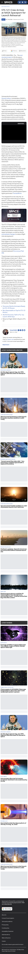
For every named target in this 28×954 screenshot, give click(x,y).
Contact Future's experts (8, 918)
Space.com (10, 339)
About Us (4, 915)
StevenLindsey (6, 98)
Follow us (15, 50)
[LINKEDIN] (22, 330)
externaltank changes (8, 234)
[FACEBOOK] (18, 330)
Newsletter (23, 50)
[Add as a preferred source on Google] (7, 908)
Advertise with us (6, 934)
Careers (4, 941)
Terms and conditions (7, 921)
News (3, 19)
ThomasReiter (17, 193)
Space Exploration (5, 6)
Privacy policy (5, 924)
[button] (25, 2)
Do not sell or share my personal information (12, 944)
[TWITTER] (20, 330)
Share (5, 50)
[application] (14, 132)
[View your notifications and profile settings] (22, 2)
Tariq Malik (10, 19)
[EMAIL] (24, 330)
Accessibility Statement (7, 931)
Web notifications (6, 937)
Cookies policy (5, 928)
